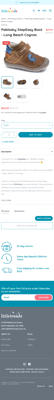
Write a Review (44, 218)
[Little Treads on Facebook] (29, 364)
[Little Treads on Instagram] (24, 364)
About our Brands (8, 350)
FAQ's (30, 345)
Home (3, 19)
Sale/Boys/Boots (15, 19)
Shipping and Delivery (15, 369)
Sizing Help (5, 339)
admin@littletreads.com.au (13, 329)
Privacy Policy (37, 372)
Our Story (5, 345)
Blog (30, 334)
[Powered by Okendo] (7, 219)
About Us (5, 334)
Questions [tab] (19, 211)
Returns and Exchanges (37, 369)
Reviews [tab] (5, 211)
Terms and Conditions (20, 372)
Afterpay (31, 339)
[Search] (34, 10)
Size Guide (9, 142)
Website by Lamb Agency (10, 384)
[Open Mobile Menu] (50, 10)
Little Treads (11, 382)
